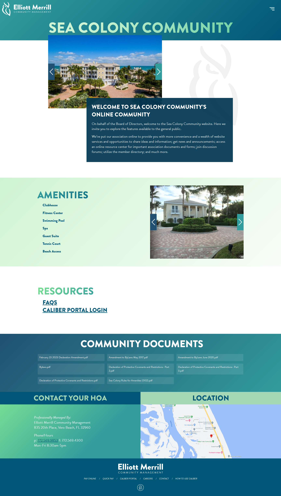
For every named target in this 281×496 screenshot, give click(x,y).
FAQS (50, 302)
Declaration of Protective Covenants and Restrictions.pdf (68, 380)
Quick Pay (108, 478)
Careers (148, 478)
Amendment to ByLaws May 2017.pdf (128, 357)
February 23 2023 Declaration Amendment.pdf (63, 357)
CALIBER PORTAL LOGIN (75, 310)
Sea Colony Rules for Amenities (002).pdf (130, 380)
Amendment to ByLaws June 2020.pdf (198, 357)
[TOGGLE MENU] (272, 9)
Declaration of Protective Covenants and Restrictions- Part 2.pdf (139, 369)
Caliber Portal (128, 478)
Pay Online (90, 478)
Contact (164, 478)
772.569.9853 (48, 440)
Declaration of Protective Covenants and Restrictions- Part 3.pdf (208, 369)
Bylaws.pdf (44, 367)
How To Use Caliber (186, 478)
